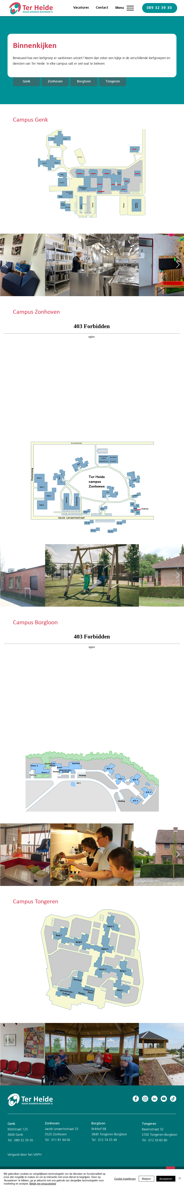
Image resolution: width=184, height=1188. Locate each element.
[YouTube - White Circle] (164, 1099)
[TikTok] (173, 1099)
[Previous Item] (6, 264)
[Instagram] (145, 1099)
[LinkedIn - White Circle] (154, 1099)
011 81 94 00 (60, 1140)
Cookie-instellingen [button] (125, 1178)
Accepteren (165, 1178)
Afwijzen (146, 1178)
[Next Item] (178, 264)
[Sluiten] (180, 1178)
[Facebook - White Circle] (136, 1099)
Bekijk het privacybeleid (42, 1183)
